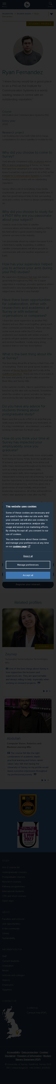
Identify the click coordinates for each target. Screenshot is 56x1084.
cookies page (20, 546)
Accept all (28, 575)
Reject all (28, 556)
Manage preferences (28, 564)
